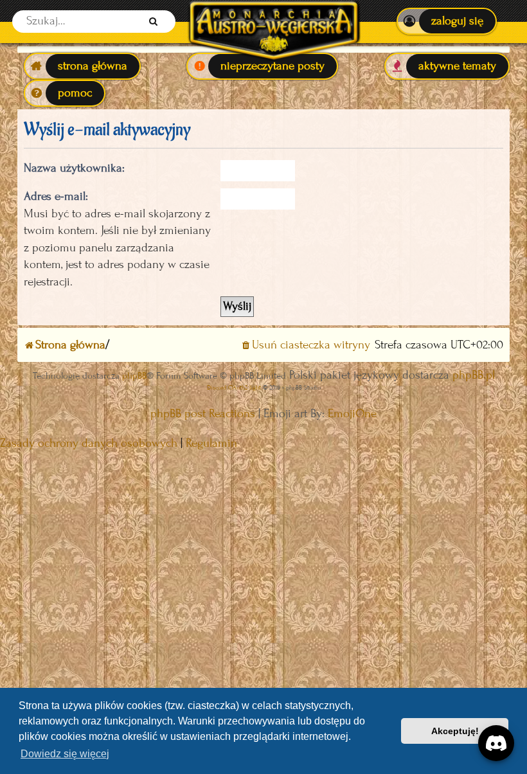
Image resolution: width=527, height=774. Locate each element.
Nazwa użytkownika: (74, 168)
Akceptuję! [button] (455, 731)
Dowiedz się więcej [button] (65, 753)
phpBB (134, 375)
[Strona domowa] (273, 21)
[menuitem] (446, 21)
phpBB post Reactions (202, 413)
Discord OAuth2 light (234, 387)
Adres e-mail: (56, 196)
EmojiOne (352, 413)
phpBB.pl (473, 375)
